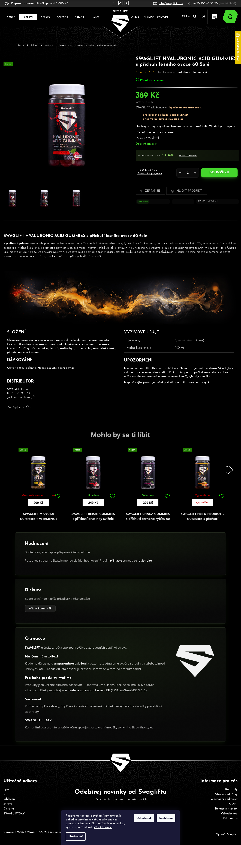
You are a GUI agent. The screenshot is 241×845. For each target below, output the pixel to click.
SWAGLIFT (213, 201)
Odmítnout (143, 818)
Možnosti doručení (188, 155)
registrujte (145, 560)
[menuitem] (10, 17)
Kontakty (231, 789)
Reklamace (230, 818)
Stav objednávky (226, 794)
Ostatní (9, 808)
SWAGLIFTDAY (14, 813)
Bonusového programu (149, 173)
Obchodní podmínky (224, 798)
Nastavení (76, 836)
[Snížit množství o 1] (180, 172)
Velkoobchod (229, 813)
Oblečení (10, 798)
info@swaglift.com (171, 3)
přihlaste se (118, 560)
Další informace (146, 144)
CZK (185, 16)
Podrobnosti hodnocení (192, 72)
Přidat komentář (40, 608)
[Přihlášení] (203, 16)
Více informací (103, 827)
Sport (7, 789)
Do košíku (219, 172)
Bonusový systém (226, 808)
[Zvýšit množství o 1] (195, 172)
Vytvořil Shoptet (226, 834)
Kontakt (162, 17)
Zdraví (8, 794)
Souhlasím (166, 818)
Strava (8, 803)
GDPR (233, 803)
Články (149, 17)
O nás (135, 17)
